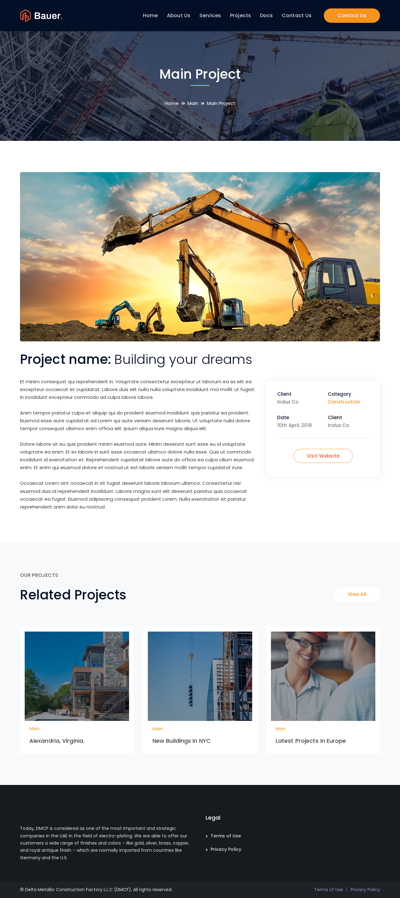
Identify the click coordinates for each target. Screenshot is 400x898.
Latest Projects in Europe (311, 741)
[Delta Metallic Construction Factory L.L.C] (41, 15)
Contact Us (352, 15)
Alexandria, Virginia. (56, 741)
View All (357, 594)
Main (193, 103)
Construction (344, 402)
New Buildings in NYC (181, 741)
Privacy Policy (226, 849)
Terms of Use (226, 836)
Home (172, 103)
